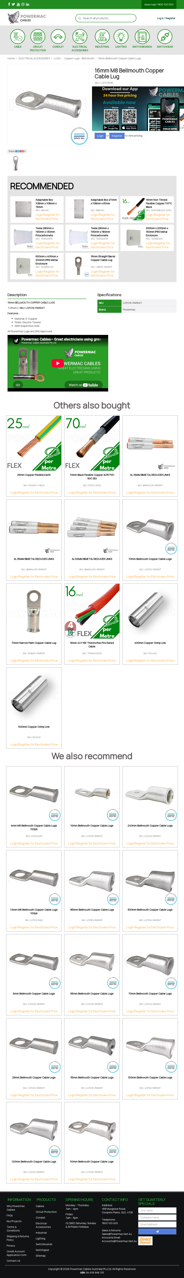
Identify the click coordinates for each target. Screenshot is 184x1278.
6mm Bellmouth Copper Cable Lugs (34, 993)
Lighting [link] (40, 1238)
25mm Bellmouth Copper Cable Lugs (34, 1077)
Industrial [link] (41, 1232)
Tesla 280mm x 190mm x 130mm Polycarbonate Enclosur (45, 233)
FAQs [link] (10, 1215)
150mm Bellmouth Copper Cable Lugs (150, 1077)
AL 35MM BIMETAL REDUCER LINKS (34, 559)
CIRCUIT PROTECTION (38, 48)
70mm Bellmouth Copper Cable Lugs (150, 559)
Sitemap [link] (41, 1255)
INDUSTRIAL (102, 46)
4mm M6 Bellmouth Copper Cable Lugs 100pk (34, 827)
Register (117, 135)
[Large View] (16, 163)
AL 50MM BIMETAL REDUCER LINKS (92, 559)
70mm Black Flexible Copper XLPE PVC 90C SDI (92, 476)
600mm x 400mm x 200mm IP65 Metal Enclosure (47, 260)
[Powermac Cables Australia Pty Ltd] (31, 17)
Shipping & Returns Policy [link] (18, 1238)
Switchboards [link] (44, 1244)
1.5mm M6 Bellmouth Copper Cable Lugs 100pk (34, 911)
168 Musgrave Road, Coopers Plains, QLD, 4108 (117, 1210)
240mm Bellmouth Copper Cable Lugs (150, 825)
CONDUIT (58, 46)
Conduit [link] (40, 1217)
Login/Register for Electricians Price (48, 217)
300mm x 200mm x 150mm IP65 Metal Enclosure (157, 231)
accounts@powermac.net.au (119, 1241)
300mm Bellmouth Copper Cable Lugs (150, 909)
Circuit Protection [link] (46, 1211)
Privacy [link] (11, 1245)
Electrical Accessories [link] (43, 1225)
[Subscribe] (157, 1231)
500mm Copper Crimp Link (34, 726)
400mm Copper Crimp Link (150, 642)
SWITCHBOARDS (142, 46)
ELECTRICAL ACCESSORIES (80, 48)
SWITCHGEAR (165, 46)
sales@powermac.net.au (117, 1234)
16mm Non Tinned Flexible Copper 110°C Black (159, 203)
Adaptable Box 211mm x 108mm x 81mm (104, 201)
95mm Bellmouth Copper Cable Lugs (92, 993)
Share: (12, 151)
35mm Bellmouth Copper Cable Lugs (92, 1077)
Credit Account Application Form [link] (17, 1253)
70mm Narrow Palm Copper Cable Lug (34, 642)
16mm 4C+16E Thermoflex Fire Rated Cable (92, 644)
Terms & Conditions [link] (13, 1228)
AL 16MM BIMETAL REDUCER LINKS (150, 474)
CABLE (18, 46)
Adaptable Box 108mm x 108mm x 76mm (46, 203)
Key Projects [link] (14, 1221)
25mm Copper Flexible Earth (34, 474)
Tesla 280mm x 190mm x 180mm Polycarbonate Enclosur (100, 233)
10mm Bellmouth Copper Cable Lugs (91, 825)
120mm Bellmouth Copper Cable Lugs (34, 1161)
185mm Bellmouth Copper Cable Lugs (92, 909)
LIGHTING (121, 46)
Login (100, 135)
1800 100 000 (158, 4)
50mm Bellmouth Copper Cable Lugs (92, 1161)
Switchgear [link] (42, 1250)
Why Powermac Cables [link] (16, 1207)
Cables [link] (40, 1206)
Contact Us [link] (13, 1260)
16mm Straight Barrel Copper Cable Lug (103, 258)
